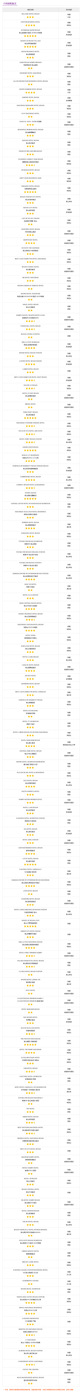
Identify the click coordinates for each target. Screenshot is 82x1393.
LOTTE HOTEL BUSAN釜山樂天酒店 (30, 860)
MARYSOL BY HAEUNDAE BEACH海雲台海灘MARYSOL (30, 1330)
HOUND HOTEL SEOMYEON (30, 1289)
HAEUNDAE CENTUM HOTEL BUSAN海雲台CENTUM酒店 (30, 626)
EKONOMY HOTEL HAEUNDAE (30, 73)
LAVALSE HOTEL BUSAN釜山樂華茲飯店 (30, 666)
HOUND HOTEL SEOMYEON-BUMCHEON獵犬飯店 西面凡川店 (30, 763)
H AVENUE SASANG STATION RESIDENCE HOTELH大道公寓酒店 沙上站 (30, 1271)
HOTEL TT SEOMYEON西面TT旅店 (31, 723)
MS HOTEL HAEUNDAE (30, 277)
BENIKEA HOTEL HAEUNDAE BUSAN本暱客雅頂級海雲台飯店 (31, 1140)
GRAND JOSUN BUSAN (30, 447)
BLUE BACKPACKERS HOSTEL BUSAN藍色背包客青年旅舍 (30, 1379)
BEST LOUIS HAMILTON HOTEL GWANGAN (30, 692)
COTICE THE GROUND (30, 1369)
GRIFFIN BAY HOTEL (30, 240)
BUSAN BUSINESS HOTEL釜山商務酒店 (30, 53)
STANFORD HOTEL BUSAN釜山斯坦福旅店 (30, 900)
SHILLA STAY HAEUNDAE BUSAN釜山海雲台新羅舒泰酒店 (30, 943)
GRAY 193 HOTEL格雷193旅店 (30, 586)
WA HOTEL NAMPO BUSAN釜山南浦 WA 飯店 (30, 1201)
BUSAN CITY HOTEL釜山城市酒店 (30, 209)
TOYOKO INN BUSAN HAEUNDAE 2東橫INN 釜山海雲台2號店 (30, 1099)
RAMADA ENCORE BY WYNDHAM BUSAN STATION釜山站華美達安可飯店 (30, 575)
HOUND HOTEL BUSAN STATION (30, 353)
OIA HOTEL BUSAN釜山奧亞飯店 (30, 830)
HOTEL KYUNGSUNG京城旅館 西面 (30, 712)
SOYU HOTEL (30, 990)
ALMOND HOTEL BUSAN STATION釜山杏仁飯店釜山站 (30, 1352)
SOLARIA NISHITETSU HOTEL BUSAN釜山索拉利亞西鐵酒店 (30, 962)
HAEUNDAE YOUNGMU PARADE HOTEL (30, 423)
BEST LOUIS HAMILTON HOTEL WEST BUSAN (30, 377)
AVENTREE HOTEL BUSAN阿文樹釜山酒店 (30, 230)
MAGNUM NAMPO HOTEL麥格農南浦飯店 (30, 1158)
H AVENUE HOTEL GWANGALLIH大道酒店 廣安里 (30, 871)
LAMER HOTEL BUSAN (31, 369)
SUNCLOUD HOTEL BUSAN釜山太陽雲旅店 (30, 647)
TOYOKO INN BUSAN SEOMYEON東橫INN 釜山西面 (30, 543)
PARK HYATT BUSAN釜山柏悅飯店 (30, 413)
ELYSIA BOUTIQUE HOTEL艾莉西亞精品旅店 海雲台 (30, 1059)
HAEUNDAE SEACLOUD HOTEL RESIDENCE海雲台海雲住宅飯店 (30, 513)
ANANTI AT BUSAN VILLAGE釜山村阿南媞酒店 (30, 42)
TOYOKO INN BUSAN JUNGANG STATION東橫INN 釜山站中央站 (30, 553)
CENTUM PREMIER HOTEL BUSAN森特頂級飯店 (30, 849)
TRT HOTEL (30, 1109)
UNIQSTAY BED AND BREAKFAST (30, 151)
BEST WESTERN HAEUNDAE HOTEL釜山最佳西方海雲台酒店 (30, 1129)
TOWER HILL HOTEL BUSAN (30, 326)
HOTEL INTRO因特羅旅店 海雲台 (30, 637)
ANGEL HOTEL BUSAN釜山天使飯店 (30, 306)
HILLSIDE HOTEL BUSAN (30, 14)
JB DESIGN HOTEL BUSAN (30, 170)
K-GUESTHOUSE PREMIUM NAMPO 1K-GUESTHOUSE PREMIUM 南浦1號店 (31, 1000)
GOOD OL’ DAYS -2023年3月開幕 (30, 121)
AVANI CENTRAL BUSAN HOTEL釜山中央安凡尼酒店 (30, 604)
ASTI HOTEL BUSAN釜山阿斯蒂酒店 (30, 782)
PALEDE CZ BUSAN (30, 385)
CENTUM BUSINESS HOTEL (30, 22)
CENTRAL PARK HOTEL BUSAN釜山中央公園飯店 (30, 752)
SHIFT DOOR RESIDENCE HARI (30, 178)
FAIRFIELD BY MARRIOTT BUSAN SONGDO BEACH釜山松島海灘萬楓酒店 (30, 467)
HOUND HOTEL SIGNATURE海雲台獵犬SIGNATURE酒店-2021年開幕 (30, 295)
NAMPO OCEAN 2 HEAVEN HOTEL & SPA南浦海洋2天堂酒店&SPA (30, 316)
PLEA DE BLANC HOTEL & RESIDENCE (30, 772)
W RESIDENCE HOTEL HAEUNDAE (30, 1361)
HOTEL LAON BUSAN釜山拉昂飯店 (30, 809)
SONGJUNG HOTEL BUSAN (30, 533)
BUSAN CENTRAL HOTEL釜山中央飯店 (30, 1191)
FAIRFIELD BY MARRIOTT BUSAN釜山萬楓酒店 (30, 701)
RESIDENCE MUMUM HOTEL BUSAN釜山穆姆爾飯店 (30, 131)
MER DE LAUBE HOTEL (30, 1262)
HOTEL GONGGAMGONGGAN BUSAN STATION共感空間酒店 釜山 (30, 911)
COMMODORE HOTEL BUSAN (30, 477)
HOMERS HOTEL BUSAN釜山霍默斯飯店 (30, 524)
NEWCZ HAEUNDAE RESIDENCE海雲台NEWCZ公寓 (30, 1309)
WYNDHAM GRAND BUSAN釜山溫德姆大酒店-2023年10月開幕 (30, 31)
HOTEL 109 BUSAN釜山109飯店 (30, 1180)
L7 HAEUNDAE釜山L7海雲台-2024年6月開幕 (30, 1341)
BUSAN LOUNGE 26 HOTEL (30, 334)
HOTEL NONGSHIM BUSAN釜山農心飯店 (30, 742)
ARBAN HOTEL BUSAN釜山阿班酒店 (30, 1118)
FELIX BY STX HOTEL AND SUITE (30, 431)
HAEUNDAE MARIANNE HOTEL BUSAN (30, 105)
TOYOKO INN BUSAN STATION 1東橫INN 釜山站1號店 (30, 564)
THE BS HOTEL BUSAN (31, 1221)
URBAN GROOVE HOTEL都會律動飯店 (30, 1252)
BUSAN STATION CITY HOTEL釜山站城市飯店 (30, 198)
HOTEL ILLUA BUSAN (30, 595)
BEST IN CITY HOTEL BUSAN (30, 1149)
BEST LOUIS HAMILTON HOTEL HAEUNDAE (30, 259)
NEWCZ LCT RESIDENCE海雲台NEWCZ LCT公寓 (30, 456)
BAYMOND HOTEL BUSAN (30, 684)
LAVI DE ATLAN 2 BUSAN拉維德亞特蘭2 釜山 (30, 220)
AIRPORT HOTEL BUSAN (30, 97)
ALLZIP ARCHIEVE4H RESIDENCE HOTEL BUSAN (30, 81)
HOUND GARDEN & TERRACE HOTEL (30, 285)
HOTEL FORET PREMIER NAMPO (30, 953)
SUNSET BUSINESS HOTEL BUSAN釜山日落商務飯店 (30, 615)
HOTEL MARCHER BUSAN (30, 1009)
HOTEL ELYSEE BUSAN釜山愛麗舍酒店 (30, 395)
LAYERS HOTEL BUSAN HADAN (30, 361)
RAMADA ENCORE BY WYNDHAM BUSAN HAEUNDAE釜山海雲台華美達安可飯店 (30, 881)
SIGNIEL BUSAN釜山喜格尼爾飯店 (31, 494)
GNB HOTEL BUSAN (30, 1068)
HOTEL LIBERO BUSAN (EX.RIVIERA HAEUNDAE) (30, 732)
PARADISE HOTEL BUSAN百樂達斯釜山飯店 (30, 187)
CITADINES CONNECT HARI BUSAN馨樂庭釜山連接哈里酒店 (30, 160)
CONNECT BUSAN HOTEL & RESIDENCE (30, 485)
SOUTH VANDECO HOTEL (31, 791)
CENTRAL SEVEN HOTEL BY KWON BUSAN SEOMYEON (30, 503)
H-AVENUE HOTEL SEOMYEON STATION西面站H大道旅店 (30, 819)
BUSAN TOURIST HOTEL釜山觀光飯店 (30, 268)
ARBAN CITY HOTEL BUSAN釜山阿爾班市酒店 (30, 932)
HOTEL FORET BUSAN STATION (30, 439)
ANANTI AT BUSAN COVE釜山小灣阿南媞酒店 (30, 922)
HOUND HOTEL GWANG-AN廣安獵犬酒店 (30, 981)
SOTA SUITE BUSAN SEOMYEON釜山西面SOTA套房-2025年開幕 (30, 1242)
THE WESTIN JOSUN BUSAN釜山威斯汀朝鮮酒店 (30, 1040)
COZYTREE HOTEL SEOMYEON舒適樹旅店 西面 (31, 1078)
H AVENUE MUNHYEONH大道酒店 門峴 (30, 1320)
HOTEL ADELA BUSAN (30, 840)
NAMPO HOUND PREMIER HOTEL (30, 799)
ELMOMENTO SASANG (31, 1281)
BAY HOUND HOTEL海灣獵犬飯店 (30, 1019)
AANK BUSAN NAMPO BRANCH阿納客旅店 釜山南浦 (31, 64)
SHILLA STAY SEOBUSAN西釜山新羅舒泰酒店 (30, 343)
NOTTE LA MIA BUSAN (31, 657)
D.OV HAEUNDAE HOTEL (30, 113)
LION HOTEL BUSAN (30, 891)
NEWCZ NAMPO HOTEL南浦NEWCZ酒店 (30, 1169)
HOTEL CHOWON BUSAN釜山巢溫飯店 (30, 1212)
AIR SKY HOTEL (30, 676)
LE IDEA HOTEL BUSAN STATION (30, 971)
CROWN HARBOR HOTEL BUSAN (30, 89)
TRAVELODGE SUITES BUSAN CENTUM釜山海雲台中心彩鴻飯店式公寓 (30, 1298)
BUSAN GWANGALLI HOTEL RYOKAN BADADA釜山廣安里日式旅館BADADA (30, 1231)
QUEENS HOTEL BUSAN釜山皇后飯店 (30, 142)
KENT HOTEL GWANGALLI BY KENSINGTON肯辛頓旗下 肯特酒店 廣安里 (30, 1088)
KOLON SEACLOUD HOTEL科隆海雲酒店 (30, 1029)
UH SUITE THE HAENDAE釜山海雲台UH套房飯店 (30, 249)
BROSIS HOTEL (30, 404)
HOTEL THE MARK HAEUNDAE (30, 1049)
